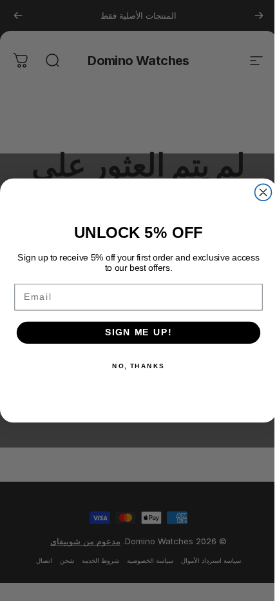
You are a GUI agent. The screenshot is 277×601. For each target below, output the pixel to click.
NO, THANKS (138, 365)
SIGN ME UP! (138, 332)
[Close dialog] (263, 192)
